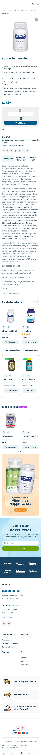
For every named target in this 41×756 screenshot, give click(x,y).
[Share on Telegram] (27, 150)
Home (4, 11)
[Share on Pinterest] (11, 150)
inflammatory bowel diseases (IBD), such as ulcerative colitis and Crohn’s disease (19, 223)
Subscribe (21, 548)
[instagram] (4, 623)
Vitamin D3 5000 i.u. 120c (9, 332)
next (37, 301)
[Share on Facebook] (4, 150)
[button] (36, 20)
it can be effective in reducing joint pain (19, 205)
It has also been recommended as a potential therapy (19, 213)
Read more (30, 390)
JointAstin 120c (28, 379)
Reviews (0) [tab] (33, 158)
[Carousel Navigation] (36, 301)
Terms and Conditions (9, 745)
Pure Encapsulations (15, 146)
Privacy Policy (24, 745)
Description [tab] (8, 159)
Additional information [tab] (21, 158)
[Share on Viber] (23, 150)
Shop (11, 11)
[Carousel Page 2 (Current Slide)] (20, 451)
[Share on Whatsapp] (19, 150)
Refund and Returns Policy (11, 747)
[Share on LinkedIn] (15, 150)
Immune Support (21, 11)
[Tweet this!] (8, 150)
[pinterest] (9, 623)
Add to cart (22, 123)
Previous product (12, 350)
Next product (30, 350)
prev (34, 301)
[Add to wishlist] (3, 129)
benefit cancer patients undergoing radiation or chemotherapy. (19, 237)
